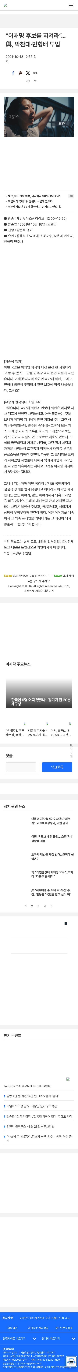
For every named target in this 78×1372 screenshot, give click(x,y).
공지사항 (7, 1318)
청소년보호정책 (64, 1328)
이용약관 (12, 1328)
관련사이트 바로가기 (14, 1338)
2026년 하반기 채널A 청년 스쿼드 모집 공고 (45, 1318)
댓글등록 (57, 767)
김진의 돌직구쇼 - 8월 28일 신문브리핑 (30, 1126)
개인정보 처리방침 (38, 1328)
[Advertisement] (39, 1262)
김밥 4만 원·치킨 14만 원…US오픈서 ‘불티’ (33, 1096)
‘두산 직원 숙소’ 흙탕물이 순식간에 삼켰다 (27, 1086)
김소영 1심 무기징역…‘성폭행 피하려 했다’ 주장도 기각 (39, 1116)
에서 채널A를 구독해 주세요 (25, 576)
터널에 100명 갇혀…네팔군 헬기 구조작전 (32, 1106)
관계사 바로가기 (51, 1338)
